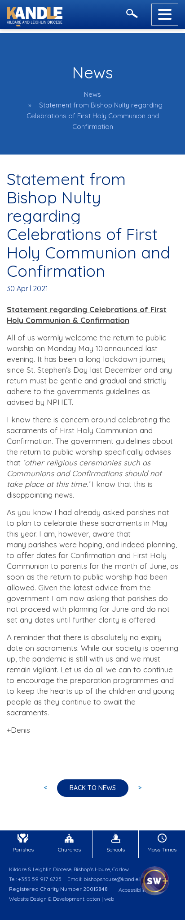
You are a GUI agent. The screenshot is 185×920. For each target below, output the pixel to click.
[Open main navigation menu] (164, 15)
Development (68, 898)
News (92, 94)
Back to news (93, 788)
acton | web (100, 898)
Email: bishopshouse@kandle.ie (105, 879)
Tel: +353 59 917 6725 (35, 879)
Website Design (28, 898)
